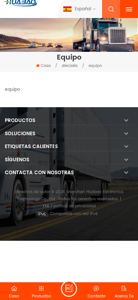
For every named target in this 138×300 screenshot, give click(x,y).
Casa (46, 66)
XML (46, 206)
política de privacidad (75, 206)
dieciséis (70, 66)
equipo (95, 66)
